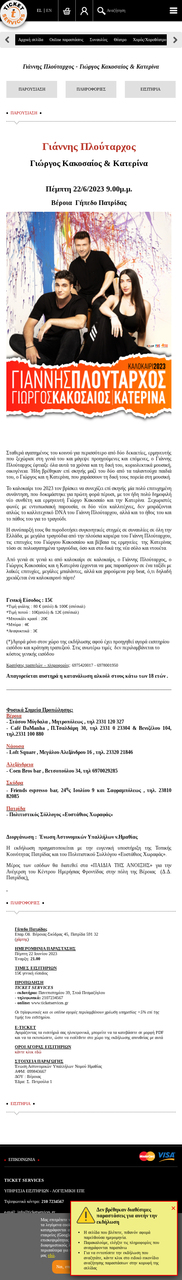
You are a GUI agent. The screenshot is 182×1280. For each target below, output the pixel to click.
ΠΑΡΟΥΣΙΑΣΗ (32, 89)
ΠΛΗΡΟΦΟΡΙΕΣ (91, 89)
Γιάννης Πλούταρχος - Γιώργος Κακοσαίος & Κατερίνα (91, 67)
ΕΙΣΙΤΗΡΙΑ (150, 89)
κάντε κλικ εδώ (28, 1052)
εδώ (51, 1255)
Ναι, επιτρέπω (68, 1266)
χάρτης (22, 939)
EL (39, 10)
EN (49, 10)
